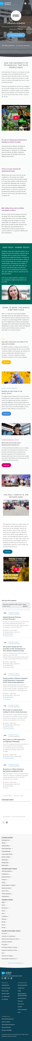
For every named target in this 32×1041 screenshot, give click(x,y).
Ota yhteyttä (5, 999)
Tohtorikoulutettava (9, 667)
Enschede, (21, 45)
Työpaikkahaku (5, 985)
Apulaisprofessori (8, 636)
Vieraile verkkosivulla (9, 45)
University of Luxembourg (9, 936)
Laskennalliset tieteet (8, 854)
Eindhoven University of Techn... (10, 950)
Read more (6, 362)
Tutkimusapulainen (7, 893)
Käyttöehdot (4, 1036)
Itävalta (4, 922)
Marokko (4, 919)
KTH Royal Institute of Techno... (10, 947)
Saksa (4, 913)
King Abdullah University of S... (10, 958)
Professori (5, 879)
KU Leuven (5, 933)
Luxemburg (5, 916)
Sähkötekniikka (6, 845)
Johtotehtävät (6, 896)
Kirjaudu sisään (5, 993)
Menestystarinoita (6, 1027)
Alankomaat (27, 45)
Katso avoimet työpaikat (16, 35)
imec (3, 953)
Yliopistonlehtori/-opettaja (9, 885)
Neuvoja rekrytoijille (7, 1030)
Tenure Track (5, 891)
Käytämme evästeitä (12, 1036)
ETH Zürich (5, 944)
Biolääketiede (6, 862)
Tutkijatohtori (7, 699)
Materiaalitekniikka (7, 848)
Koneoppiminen (6, 840)
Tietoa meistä (5, 991)
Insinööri (20, 1006)
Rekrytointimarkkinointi (8, 1019)
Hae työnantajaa (6, 988)
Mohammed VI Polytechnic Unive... (11, 939)
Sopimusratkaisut (6, 1022)
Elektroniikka (6, 865)
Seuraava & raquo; (19, 795)
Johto (19, 1012)
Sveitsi (4, 910)
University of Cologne (8, 956)
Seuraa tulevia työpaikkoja (16, 40)
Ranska (4, 927)
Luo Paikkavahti (6, 996)
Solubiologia (6, 860)
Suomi (4, 925)
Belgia (4, 902)
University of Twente (13, 612)
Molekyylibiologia (7, 851)
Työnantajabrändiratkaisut (8, 1024)
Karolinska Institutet (7, 942)
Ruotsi (4, 905)
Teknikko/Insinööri (7, 888)
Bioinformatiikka (7, 857)
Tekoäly (4, 843)
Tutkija (6, 788)
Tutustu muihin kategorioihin (15, 963)
